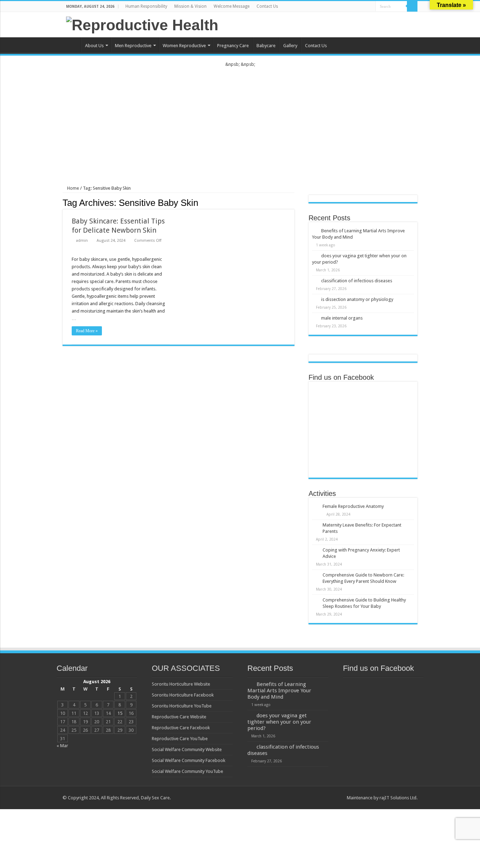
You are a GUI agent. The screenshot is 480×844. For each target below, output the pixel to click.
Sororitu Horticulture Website (181, 684)
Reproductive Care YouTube (180, 738)
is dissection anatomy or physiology (357, 299)
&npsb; (232, 64)
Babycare (266, 45)
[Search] (412, 6)
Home (72, 44)
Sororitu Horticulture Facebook (183, 695)
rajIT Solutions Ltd (398, 797)
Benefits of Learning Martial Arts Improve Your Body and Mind (279, 690)
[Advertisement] (240, 120)
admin (82, 240)
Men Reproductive (133, 45)
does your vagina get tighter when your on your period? (279, 721)
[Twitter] (350, 6)
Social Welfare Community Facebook (188, 760)
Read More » (87, 330)
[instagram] (370, 6)
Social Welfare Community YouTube (187, 771)
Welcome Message (231, 6)
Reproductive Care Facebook (181, 727)
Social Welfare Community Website (187, 749)
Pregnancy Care (233, 45)
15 (119, 713)
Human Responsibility (146, 6)
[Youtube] (363, 6)
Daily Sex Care (155, 797)
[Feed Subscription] (292, 202)
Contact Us (267, 6)
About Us (94, 45)
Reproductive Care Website (179, 716)
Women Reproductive (184, 45)
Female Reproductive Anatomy (353, 506)
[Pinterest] (356, 6)
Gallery (290, 45)
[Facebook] (343, 6)
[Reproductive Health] (142, 23)
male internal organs (342, 318)
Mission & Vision (190, 6)
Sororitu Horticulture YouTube (182, 705)
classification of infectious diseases (356, 280)
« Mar (62, 745)
